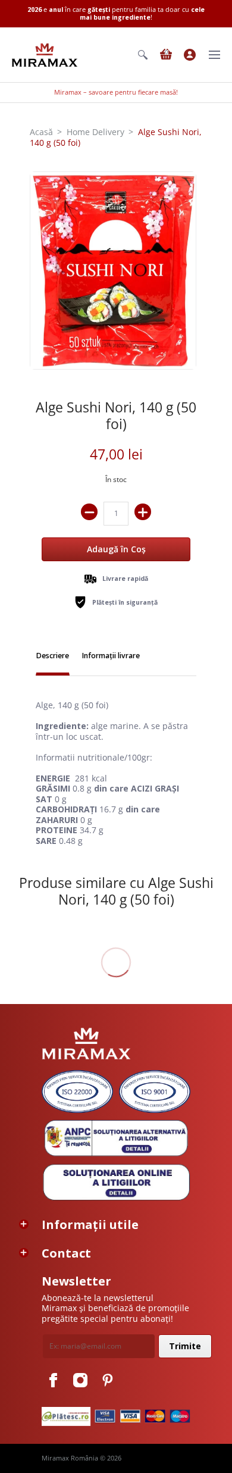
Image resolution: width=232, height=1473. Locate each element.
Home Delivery (95, 131)
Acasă (41, 131)
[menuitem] (142, 54)
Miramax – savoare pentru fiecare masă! (116, 92)
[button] (142, 54)
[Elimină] (89, 511)
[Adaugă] (142, 511)
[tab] (53, 657)
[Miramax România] (44, 55)
